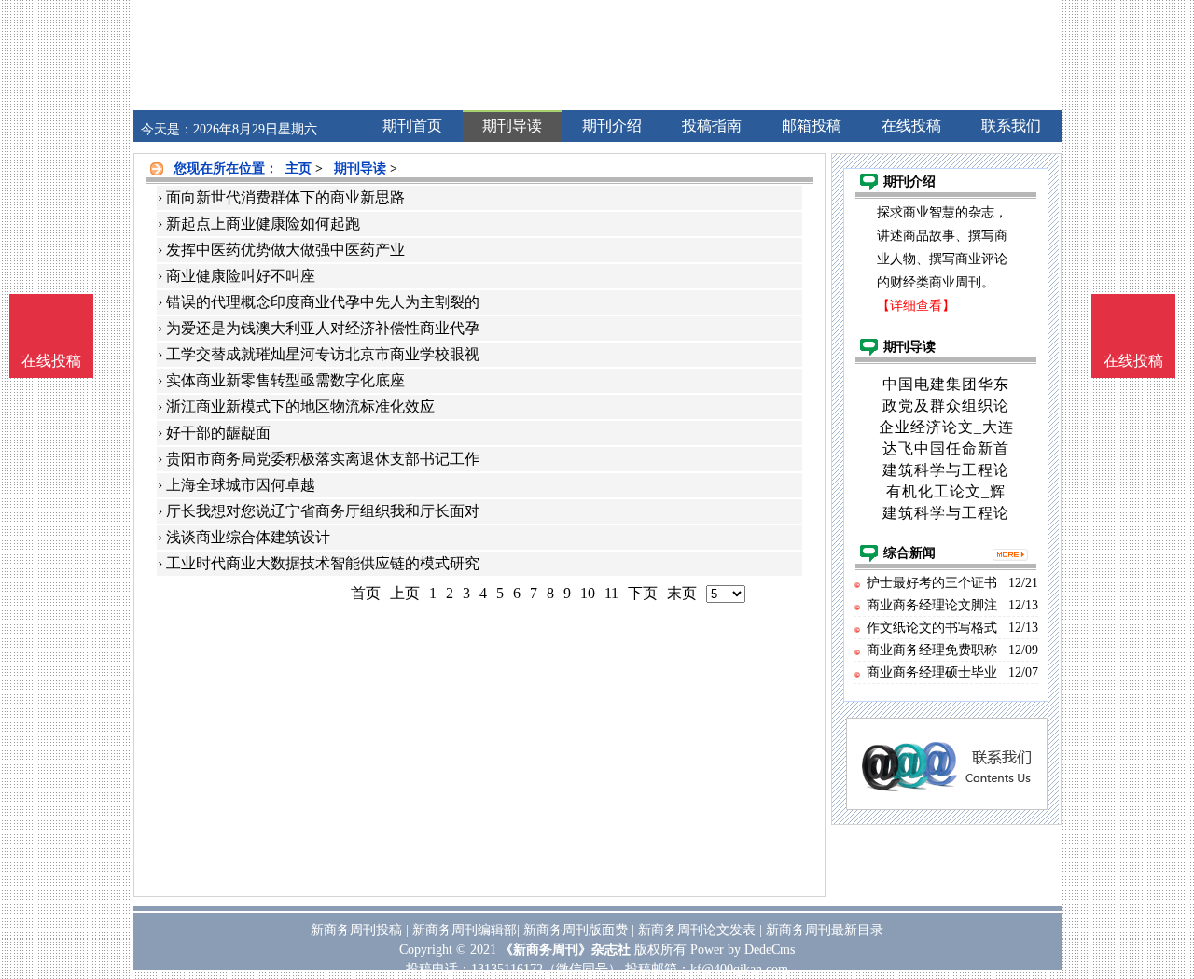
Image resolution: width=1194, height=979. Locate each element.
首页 (366, 593)
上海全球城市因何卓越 (240, 485)
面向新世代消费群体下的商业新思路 (285, 197)
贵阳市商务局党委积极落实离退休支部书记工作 (322, 459)
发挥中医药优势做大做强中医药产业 (285, 250)
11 (611, 593)
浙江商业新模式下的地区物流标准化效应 (300, 406)
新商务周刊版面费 (575, 930)
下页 (643, 593)
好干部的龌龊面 (218, 433)
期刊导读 (360, 168)
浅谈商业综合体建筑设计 (248, 537)
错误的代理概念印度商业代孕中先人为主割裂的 (322, 302)
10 (587, 593)
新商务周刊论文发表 (697, 930)
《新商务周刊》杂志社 (565, 950)
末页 (682, 593)
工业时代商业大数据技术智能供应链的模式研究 (322, 563)
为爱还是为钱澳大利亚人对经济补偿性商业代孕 (322, 328)
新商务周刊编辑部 (464, 930)
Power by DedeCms (742, 950)
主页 (298, 168)
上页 (405, 593)
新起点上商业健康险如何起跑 (263, 223)
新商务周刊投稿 (356, 930)
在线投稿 (1133, 361)
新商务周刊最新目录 (824, 930)
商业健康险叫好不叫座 (240, 276)
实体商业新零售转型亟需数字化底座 (285, 380)
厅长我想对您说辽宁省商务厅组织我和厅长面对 (322, 511)
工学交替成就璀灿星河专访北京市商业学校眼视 (322, 354)
